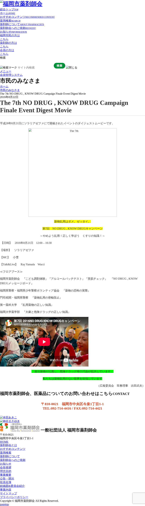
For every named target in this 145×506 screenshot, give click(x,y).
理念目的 (5, 471)
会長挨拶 (5, 467)
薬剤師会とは (8, 445)
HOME (4, 441)
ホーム (7, 13)
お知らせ (13, 31)
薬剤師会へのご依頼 (18, 27)
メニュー (5, 71)
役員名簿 (5, 482)
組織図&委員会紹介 (12, 485)
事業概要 (5, 474)
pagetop (4, 504)
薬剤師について (22, 24)
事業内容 (5, 489)
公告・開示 (7, 478)
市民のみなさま (10, 90)
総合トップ (9, 9)
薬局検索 (10, 20)
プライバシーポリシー (14, 497)
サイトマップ (8, 493)
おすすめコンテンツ (27, 16)
